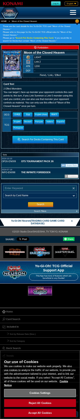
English (17, 121)
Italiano (50, 121)
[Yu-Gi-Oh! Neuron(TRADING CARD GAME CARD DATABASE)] (9, 13)
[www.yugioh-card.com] (15, 252)
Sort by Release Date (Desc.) (23, 334)
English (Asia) (41, 114)
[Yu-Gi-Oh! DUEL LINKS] (40, 252)
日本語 (17, 114)
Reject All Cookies (40, 403)
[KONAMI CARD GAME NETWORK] (40, 291)
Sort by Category (17, 341)
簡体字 (54, 114)
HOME (4, 21)
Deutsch (28, 121)
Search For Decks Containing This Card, (35, 38)
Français (39, 121)
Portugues (18, 128)
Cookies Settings (40, 392)
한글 (28, 114)
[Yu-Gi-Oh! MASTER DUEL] (65, 252)
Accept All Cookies (39, 412)
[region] (40, 384)
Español (60, 121)
